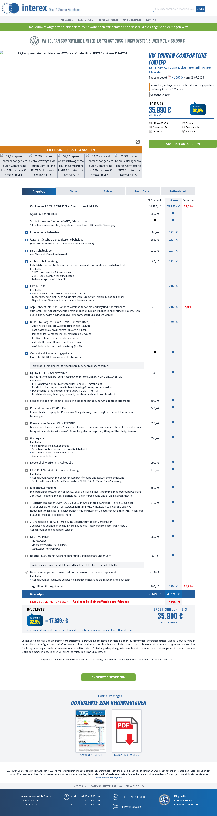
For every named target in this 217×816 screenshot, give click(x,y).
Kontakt (152, 19)
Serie (73, 191)
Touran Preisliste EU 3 (126, 755)
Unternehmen (132, 19)
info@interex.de (131, 806)
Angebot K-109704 (91, 755)
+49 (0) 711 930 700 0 (134, 797)
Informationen (108, 19)
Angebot (39, 191)
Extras (108, 191)
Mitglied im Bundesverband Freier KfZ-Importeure (187, 800)
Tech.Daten (143, 191)
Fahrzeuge (66, 19)
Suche (200, 8)
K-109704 (178, 77)
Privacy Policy (135, 786)
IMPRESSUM (79, 786)
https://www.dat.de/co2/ (108, 777)
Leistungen (85, 19)
